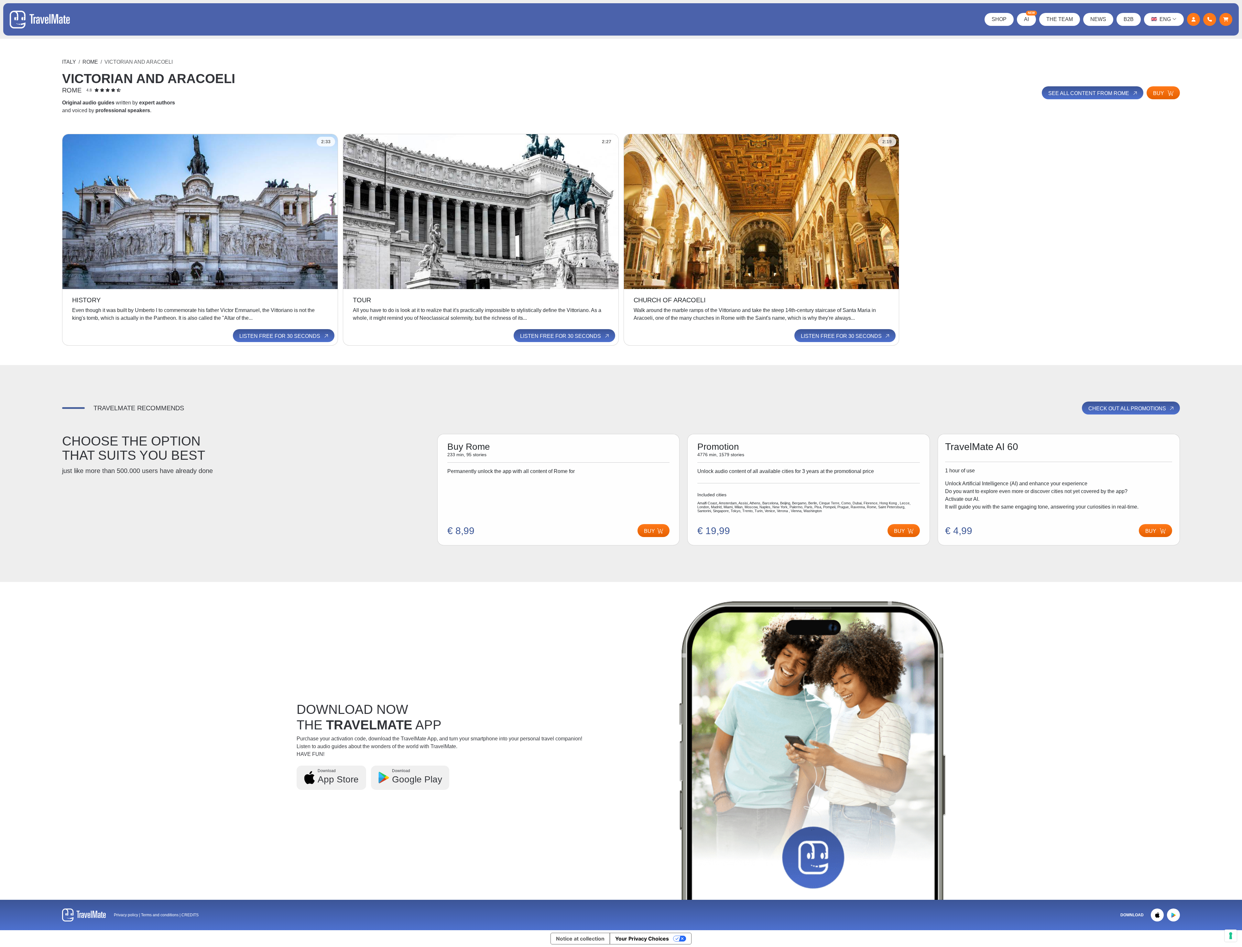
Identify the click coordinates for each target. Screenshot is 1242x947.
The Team (1059, 19)
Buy (1159, 93)
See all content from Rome (1089, 93)
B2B (1129, 19)
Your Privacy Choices (642, 938)
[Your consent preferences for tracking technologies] (1231, 936)
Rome (90, 62)
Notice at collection (580, 938)
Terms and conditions (160, 915)
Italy (69, 62)
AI (1029, 17)
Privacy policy (126, 915)
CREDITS (190, 915)
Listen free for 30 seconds (280, 336)
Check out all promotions (1127, 408)
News (1098, 19)
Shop (999, 19)
